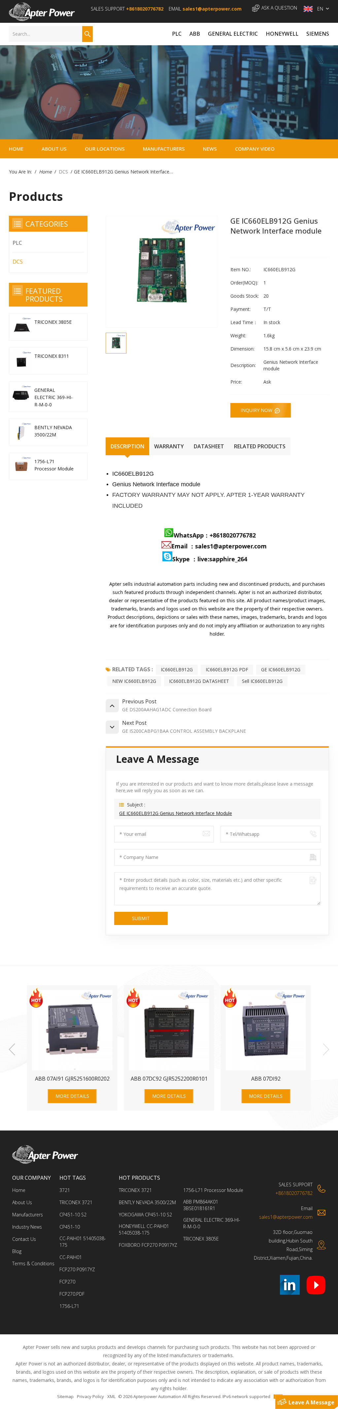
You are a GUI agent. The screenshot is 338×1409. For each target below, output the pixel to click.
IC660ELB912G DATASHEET (199, 681)
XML (111, 1396)
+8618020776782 (144, 9)
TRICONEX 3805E (53, 322)
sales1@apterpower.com (212, 9)
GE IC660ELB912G (280, 669)
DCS (63, 171)
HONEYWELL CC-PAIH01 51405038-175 (169, 1078)
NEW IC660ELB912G (134, 681)
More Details (72, 1096)
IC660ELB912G (177, 669)
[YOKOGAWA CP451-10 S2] (72, 1030)
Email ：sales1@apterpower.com (219, 546)
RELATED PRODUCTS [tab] (260, 446)
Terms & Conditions (33, 1263)
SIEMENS (317, 33)
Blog (16, 1251)
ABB (194, 33)
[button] (326, 1049)
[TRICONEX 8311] (21, 361)
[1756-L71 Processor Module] (21, 466)
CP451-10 (69, 1227)
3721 (64, 1190)
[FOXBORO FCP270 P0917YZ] (266, 1030)
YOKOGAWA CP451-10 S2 (72, 1078)
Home (16, 148)
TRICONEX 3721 (75, 1202)
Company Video (255, 148)
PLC (177, 33)
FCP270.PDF (71, 1294)
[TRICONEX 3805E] (21, 327)
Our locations (105, 148)
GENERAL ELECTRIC (233, 33)
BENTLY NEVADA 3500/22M (53, 431)
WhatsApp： (192, 535)
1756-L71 (69, 1306)
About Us (54, 148)
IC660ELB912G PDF (227, 669)
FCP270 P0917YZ (77, 1269)
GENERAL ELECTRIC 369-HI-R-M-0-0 (53, 397)
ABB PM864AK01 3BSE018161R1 (200, 1205)
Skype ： (184, 559)
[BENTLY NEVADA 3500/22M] (21, 432)
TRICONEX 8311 (51, 356)
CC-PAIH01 (70, 1257)
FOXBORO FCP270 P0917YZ (265, 1078)
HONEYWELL (282, 33)
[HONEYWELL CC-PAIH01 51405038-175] (169, 1030)
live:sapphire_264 (223, 559)
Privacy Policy (90, 1396)
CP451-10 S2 (72, 1214)
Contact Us (24, 1239)
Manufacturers (164, 148)
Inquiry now (257, 410)
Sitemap (65, 1396)
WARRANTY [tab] (169, 446)
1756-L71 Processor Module (54, 465)
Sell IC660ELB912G (262, 681)
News (210, 148)
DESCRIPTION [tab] (127, 446)
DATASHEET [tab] (209, 446)
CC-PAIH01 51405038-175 (82, 1241)
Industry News (27, 1227)
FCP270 (67, 1282)
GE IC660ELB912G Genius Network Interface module (175, 813)
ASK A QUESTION (279, 8)
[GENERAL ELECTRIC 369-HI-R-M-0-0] (21, 395)
